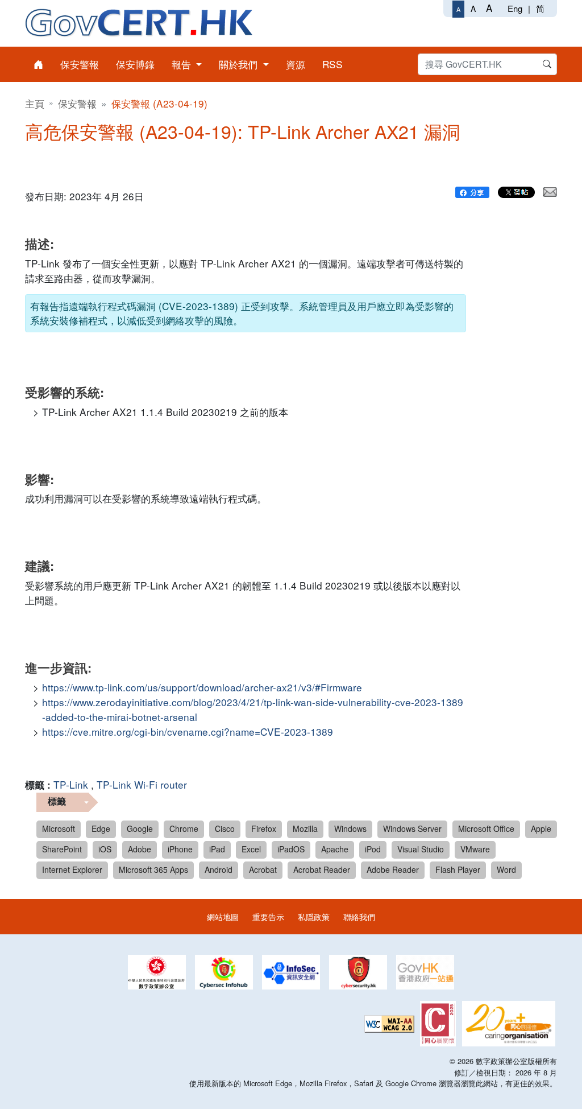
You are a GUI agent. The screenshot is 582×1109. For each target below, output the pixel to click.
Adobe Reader (393, 869)
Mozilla (305, 828)
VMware (475, 849)
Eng (515, 8)
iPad (217, 849)
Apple (541, 828)
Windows (350, 828)
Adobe (139, 849)
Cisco (225, 828)
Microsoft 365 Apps (153, 869)
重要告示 (268, 916)
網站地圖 (223, 916)
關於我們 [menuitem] (239, 64)
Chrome (183, 828)
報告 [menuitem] (183, 64)
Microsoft (58, 828)
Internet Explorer (72, 869)
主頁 (34, 103)
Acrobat (263, 869)
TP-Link (70, 784)
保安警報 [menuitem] (79, 64)
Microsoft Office (486, 828)
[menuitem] (38, 64)
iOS (104, 849)
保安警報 (77, 103)
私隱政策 (314, 916)
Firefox (263, 828)
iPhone (180, 849)
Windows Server (412, 828)
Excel (251, 849)
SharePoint (62, 849)
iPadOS (291, 849)
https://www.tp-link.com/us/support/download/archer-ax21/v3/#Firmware (202, 687)
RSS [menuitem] (332, 64)
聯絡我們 (359, 916)
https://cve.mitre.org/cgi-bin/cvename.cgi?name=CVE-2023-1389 (187, 731)
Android (218, 869)
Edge (101, 828)
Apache (334, 849)
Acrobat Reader (321, 869)
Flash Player (457, 869)
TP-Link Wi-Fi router (142, 784)
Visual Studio (420, 849)
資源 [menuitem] (295, 64)
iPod (373, 849)
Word (506, 869)
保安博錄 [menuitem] (135, 64)
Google (140, 828)
